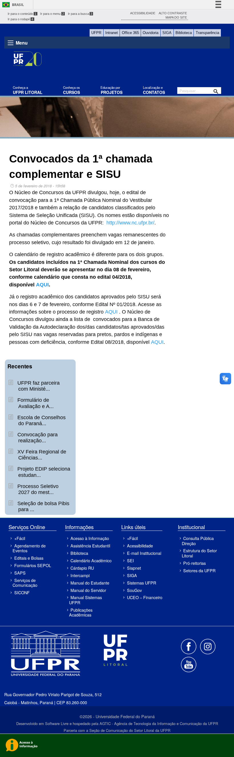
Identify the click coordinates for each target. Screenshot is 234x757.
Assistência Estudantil (90, 546)
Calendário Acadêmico (91, 560)
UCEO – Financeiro (144, 597)
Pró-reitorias (194, 563)
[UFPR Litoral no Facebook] (189, 646)
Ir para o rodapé (20, 19)
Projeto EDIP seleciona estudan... (43, 472)
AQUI (42, 285)
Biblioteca (183, 33)
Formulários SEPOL (32, 565)
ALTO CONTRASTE (173, 13)
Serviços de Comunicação (25, 582)
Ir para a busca (80, 13)
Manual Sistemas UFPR (85, 599)
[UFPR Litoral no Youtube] (188, 663)
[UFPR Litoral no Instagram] (207, 646)
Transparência (207, 33)
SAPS (20, 573)
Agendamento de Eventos (29, 548)
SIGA (167, 33)
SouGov (134, 590)
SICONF (22, 592)
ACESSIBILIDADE (142, 13)
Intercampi (80, 575)
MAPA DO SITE (176, 17)
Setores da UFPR (199, 570)
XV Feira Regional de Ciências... (41, 455)
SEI (130, 560)
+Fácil (19, 538)
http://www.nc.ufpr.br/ (130, 223)
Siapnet (134, 568)
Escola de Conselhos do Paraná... (41, 420)
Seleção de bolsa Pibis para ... (42, 506)
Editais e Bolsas (28, 558)
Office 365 (130, 33)
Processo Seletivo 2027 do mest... (37, 489)
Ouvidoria (150, 33)
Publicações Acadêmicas (80, 612)
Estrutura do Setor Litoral (199, 552)
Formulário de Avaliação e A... (35, 403)
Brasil (18, 4)
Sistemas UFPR (141, 583)
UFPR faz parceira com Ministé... (38, 386)
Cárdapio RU (82, 568)
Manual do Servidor (88, 590)
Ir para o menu (52, 13)
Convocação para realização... (37, 437)
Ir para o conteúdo (22, 13)
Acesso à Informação (89, 538)
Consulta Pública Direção (198, 540)
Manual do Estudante (89, 583)
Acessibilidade (140, 546)
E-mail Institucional (144, 553)
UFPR (96, 33)
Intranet (111, 33)
